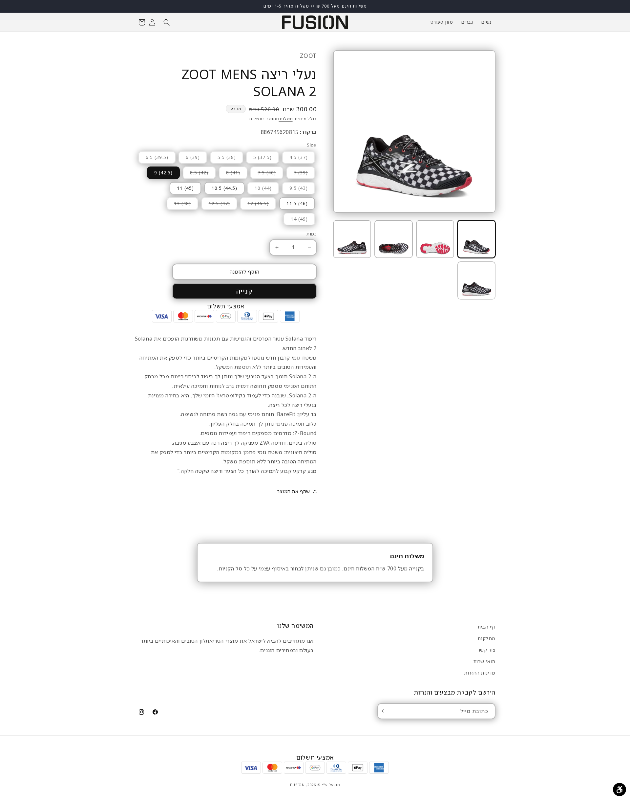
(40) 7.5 (263, 174)
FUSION (297, 784)
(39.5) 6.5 (153, 159)
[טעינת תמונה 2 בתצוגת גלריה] (435, 239)
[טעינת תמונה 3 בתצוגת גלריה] (393, 239)
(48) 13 (179, 205)
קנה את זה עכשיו (244, 291)
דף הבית (486, 627)
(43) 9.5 (295, 189)
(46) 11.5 (297, 203)
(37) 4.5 (295, 159)
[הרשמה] (385, 711)
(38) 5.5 (223, 159)
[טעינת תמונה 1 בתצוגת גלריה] (476, 239)
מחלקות (486, 638)
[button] (166, 22)
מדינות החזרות (479, 673)
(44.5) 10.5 (224, 188)
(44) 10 (259, 189)
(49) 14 (296, 220)
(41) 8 (229, 174)
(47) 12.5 (215, 205)
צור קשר (486, 650)
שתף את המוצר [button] (293, 491)
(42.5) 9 (163, 172)
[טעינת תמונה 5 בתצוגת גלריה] (476, 280)
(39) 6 (189, 159)
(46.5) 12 (254, 205)
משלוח (285, 119)
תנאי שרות (484, 661)
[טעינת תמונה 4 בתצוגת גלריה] (352, 239)
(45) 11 (185, 188)
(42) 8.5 (195, 174)
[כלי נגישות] (619, 789)
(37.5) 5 (259, 159)
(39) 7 (297, 174)
